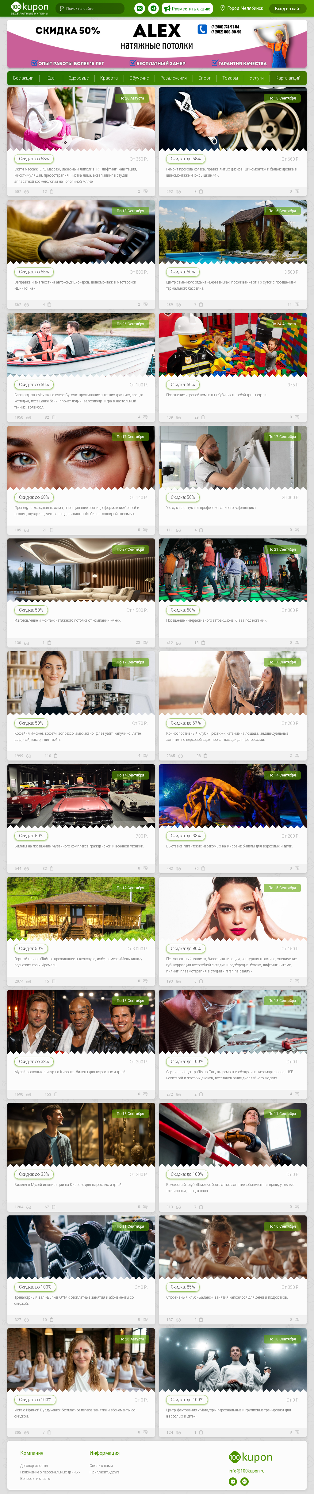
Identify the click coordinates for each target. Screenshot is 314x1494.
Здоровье (79, 78)
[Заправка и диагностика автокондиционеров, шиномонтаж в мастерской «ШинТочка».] (81, 252)
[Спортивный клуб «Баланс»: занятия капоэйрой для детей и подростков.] (232, 1268)
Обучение (139, 78)
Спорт (204, 78)
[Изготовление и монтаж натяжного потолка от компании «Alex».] (157, 44)
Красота (109, 78)
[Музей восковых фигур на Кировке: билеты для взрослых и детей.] (81, 1042)
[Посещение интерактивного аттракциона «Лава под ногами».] (232, 591)
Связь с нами (101, 1466)
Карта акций (288, 78)
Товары (230, 78)
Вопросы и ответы (35, 1478)
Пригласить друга (105, 1472)
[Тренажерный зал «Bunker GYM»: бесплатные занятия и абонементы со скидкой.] (81, 1268)
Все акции (23, 78)
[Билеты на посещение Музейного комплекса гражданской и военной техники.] (81, 816)
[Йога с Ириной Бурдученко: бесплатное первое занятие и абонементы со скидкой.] (81, 1380)
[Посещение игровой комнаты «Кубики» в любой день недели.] (232, 365)
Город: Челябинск (245, 8)
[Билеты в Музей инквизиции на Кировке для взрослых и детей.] (81, 1155)
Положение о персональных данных (50, 1472)
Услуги (257, 78)
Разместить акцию (191, 8)
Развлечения (173, 78)
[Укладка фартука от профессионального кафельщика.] (232, 478)
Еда (51, 78)
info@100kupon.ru (247, 1471)
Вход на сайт (288, 8)
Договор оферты (34, 1466)
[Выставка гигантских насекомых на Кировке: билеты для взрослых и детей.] (232, 816)
